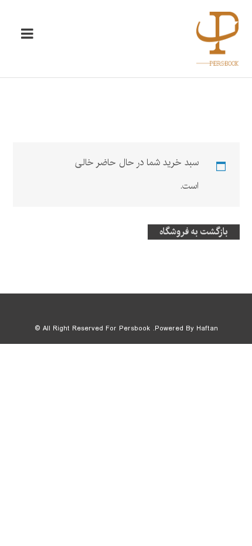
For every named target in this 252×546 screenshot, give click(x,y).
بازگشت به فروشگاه (193, 232)
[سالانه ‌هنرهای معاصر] (217, 39)
